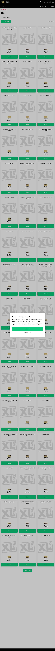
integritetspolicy (36, 325)
